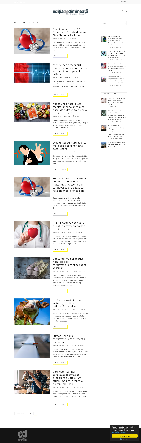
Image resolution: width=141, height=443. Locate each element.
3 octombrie (72, 309)
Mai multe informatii (119, 432)
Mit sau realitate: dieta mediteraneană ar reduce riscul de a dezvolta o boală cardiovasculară (70, 108)
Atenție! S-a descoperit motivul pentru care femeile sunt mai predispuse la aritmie (70, 69)
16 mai (74, 345)
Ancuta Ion (113, 106)
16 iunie (74, 271)
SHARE (74, 38)
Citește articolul (60, 56)
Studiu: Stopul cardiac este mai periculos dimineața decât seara (69, 145)
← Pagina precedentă (21, 413)
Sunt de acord (125, 436)
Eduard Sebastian (60, 232)
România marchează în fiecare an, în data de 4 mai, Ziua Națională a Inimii (70, 32)
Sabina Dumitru (115, 149)
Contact (22, 2)
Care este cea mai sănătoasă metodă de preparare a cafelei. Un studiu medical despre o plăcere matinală (68, 378)
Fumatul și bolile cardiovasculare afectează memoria (69, 339)
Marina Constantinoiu (61, 194)
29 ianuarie (68, 152)
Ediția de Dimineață (116, 47)
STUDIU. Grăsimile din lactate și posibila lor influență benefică (67, 303)
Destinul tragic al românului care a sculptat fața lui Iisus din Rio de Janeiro (116, 145)
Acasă (16, 2)
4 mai (66, 38)
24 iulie (74, 194)
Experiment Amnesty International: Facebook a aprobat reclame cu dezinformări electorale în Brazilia (116, 41)
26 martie (67, 77)
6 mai (73, 387)
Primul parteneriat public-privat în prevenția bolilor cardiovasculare (69, 226)
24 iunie (71, 232)
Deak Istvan (58, 38)
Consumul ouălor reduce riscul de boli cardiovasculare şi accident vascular (69, 263)
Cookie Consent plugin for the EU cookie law (124, 439)
